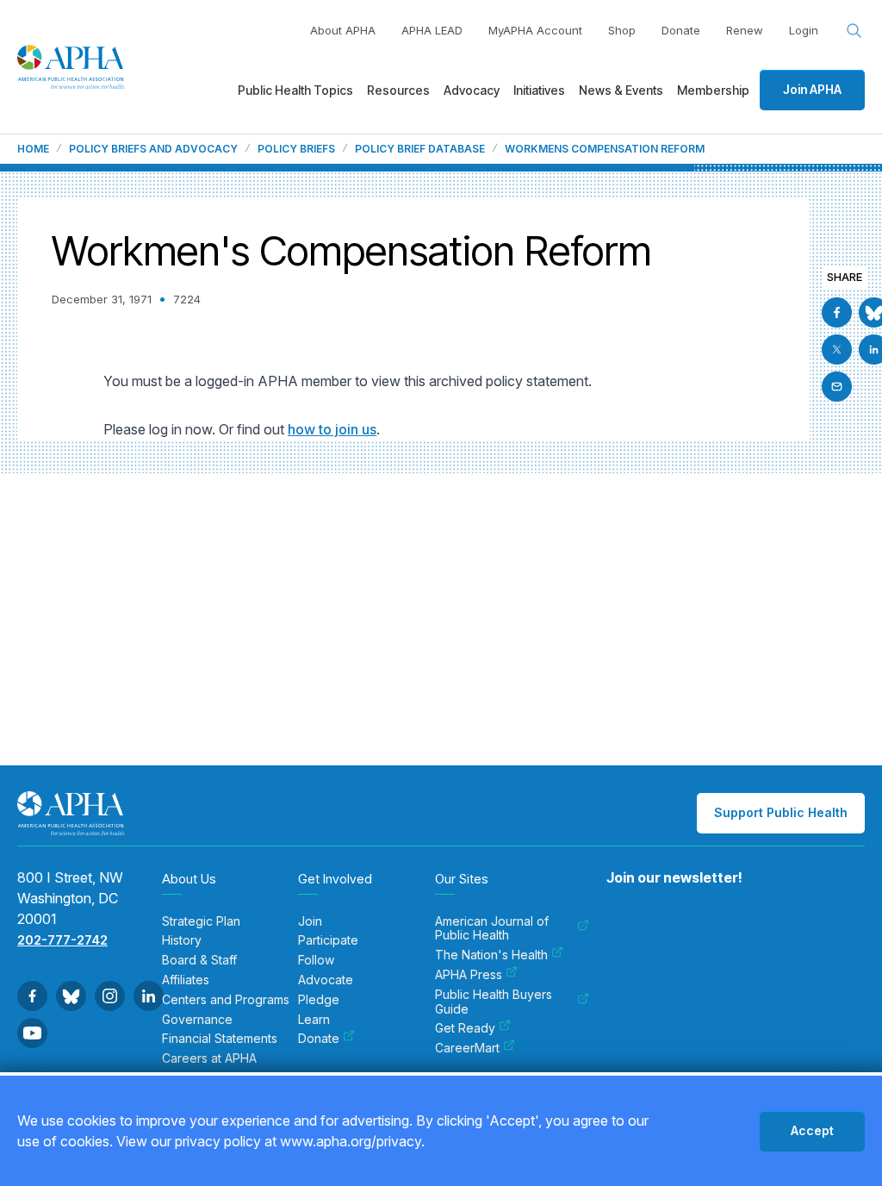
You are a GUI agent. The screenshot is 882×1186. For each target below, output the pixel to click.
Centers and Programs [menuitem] (225, 1000)
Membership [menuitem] (713, 90)
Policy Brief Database (420, 149)
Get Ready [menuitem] (465, 1028)
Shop (622, 30)
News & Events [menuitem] (621, 90)
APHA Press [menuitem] (468, 975)
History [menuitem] (182, 940)
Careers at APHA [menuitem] (209, 1058)
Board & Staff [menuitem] (199, 960)
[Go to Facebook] (837, 312)
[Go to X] (837, 349)
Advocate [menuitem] (325, 980)
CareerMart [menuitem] (467, 1048)
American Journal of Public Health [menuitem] (492, 928)
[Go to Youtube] (32, 1033)
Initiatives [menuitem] (539, 90)
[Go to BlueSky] (71, 996)
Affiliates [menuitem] (185, 980)
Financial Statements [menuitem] (219, 1039)
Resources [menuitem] (398, 90)
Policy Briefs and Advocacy (153, 149)
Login (803, 30)
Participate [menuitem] (328, 940)
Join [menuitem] (310, 921)
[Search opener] (854, 31)
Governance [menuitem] (197, 1020)
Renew (744, 30)
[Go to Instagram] (110, 996)
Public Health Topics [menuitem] (295, 90)
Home (33, 149)
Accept (812, 1130)
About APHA (343, 30)
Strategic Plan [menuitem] (201, 921)
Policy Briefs (296, 149)
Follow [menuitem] (316, 960)
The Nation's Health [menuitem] (491, 955)
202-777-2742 (62, 940)
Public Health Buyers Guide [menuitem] (493, 1002)
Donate (681, 30)
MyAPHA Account (535, 30)
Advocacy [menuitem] (472, 90)
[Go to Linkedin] (149, 996)
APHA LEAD (432, 30)
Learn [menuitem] (314, 1020)
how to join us (332, 429)
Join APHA (812, 89)
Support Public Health (781, 812)
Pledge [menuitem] (318, 1000)
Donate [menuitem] (318, 1039)
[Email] (837, 386)
